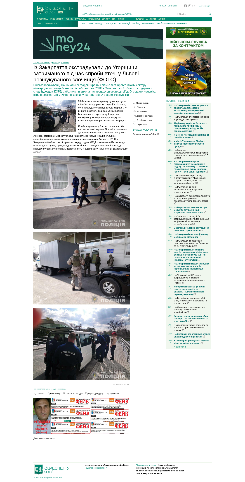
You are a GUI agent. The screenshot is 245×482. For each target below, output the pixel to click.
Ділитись (40, 394)
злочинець (61, 389)
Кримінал (65, 62)
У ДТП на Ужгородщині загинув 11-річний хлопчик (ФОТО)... (107, 14)
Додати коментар (44, 438)
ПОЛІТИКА (42, 19)
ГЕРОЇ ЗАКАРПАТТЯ (165, 23)
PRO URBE (181, 23)
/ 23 (171, 251)
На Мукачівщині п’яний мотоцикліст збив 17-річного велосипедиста (188, 189)
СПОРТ (106, 19)
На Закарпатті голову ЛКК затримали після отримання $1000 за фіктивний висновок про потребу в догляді (191, 220)
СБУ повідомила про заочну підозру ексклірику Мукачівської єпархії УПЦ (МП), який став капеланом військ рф (190, 179)
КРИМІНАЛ (94, 19)
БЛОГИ (140, 19)
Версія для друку (95, 394)
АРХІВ (161, 19)
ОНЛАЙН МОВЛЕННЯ (168, 6)
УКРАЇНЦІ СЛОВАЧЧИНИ (142, 23)
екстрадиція (43, 389)
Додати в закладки (74, 394)
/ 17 (171, 265)
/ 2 (171, 107)
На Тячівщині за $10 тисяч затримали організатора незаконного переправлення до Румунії (190, 279)
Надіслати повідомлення (96, 468)
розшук (53, 389)
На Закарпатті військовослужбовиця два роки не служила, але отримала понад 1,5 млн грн (191, 154)
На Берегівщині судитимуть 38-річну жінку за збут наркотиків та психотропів (190, 301)
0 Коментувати (142, 103)
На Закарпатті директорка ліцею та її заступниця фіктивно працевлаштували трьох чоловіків (192, 198)
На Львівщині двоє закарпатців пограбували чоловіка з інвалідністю (189, 310)
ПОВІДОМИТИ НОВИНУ (92, 6)
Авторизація (204, 6)
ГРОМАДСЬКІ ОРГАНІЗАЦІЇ (117, 23)
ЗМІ (83, 23)
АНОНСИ (151, 19)
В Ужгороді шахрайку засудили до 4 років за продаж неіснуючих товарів (191, 328)
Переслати (114, 394)
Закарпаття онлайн (41, 62)
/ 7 (171, 163)
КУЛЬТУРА (80, 19)
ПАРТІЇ (90, 23)
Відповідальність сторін (146, 465)
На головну (55, 394)
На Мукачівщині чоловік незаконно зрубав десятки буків (191, 118)
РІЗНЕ (121, 19)
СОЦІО (69, 19)
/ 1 (171, 137)
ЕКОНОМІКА (56, 19)
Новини (55, 62)
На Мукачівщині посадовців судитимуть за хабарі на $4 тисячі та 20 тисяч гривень (191, 243)
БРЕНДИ (99, 23)
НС (114, 19)
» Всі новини (180, 347)
